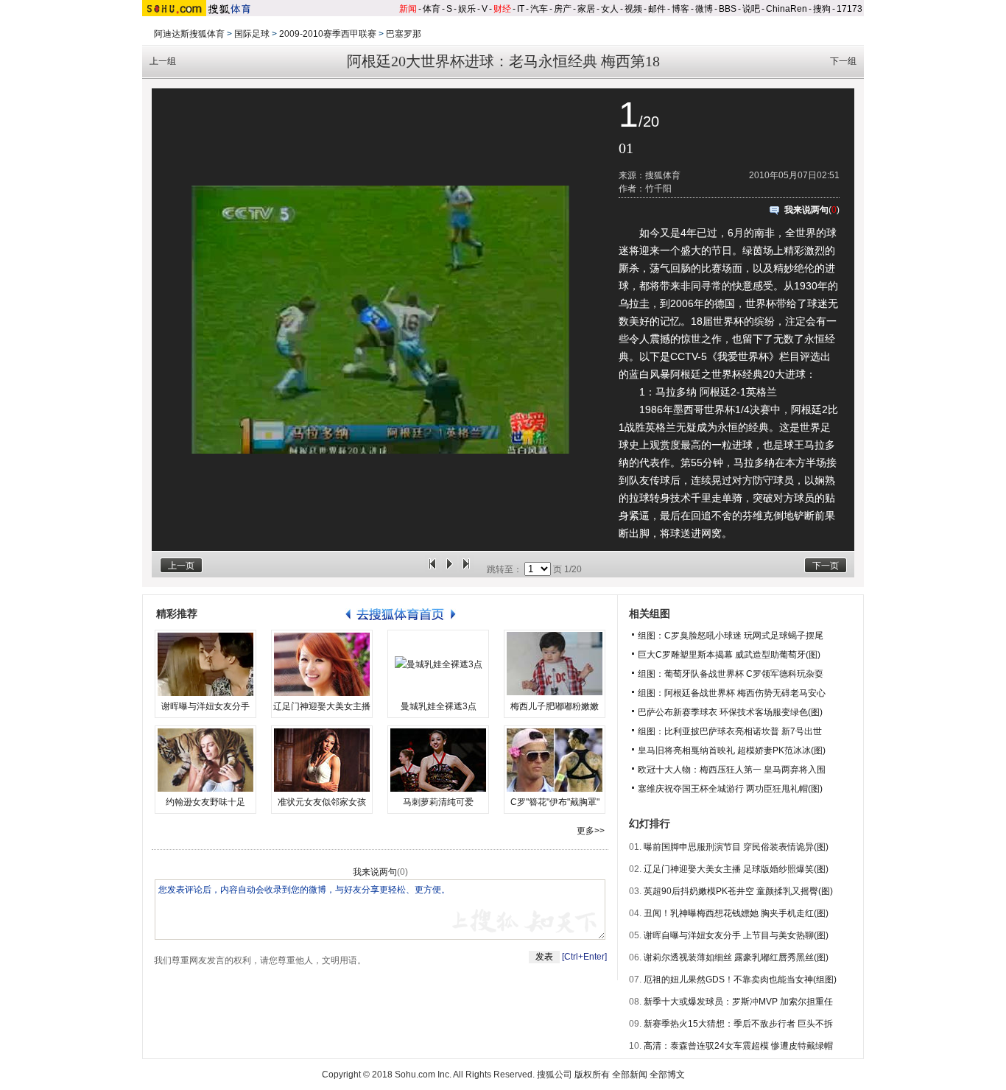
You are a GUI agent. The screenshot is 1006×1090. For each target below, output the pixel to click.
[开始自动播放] (449, 569)
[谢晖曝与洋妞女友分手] (205, 664)
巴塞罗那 (403, 34)
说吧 (751, 9)
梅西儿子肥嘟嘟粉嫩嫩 (554, 706)
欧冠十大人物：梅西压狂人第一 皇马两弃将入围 (732, 769)
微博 (704, 9)
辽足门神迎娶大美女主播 (321, 706)
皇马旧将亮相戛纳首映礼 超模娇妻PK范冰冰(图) (732, 750)
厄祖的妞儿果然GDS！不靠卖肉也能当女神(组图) (740, 979)
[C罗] (554, 760)
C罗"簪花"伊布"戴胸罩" (554, 802)
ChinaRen (786, 9)
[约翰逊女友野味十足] (205, 760)
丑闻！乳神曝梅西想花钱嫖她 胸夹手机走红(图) (736, 913)
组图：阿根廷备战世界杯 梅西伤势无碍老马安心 (732, 693)
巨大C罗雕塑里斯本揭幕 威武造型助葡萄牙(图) (729, 655)
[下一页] (466, 569)
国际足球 (252, 34)
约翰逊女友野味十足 (205, 802)
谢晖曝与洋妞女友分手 (205, 706)
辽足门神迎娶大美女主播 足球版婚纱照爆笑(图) (736, 869)
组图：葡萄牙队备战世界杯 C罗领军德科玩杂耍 (730, 674)
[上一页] (432, 569)
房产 (562, 9)
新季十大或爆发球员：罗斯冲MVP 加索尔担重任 (738, 1001)
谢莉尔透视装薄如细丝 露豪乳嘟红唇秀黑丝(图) (736, 957)
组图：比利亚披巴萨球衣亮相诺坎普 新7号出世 (730, 731)
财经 (502, 9)
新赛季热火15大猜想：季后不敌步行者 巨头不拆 (738, 1024)
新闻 (408, 9)
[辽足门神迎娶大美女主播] (322, 664)
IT (520, 9)
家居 (586, 9)
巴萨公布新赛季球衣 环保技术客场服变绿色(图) (730, 712)
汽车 (539, 9)
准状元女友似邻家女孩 (322, 802)
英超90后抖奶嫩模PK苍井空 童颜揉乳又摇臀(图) (738, 891)
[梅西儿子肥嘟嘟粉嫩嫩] (554, 664)
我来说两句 (806, 210)
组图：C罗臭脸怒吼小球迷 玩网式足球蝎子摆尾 (730, 635)
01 (626, 148)
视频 (633, 9)
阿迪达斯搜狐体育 (189, 34)
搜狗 (822, 9)
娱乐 (467, 9)
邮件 (657, 9)
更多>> (591, 831)
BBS (727, 9)
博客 (680, 9)
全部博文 (667, 1074)
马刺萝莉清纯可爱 (438, 802)
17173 (849, 9)
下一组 (843, 61)
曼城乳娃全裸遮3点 (438, 706)
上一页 (181, 565)
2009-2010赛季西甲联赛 (327, 34)
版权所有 (592, 1074)
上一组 (163, 61)
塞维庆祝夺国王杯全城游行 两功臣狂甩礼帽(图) (730, 789)
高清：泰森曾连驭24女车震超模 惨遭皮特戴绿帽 (738, 1046)
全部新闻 (629, 1074)
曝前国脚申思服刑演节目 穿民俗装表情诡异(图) (736, 847)
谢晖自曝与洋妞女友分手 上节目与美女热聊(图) (736, 935)
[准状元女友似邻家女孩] (322, 760)
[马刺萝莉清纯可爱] (438, 760)
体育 (431, 9)
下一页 (825, 565)
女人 (610, 9)
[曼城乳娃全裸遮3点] (438, 664)
